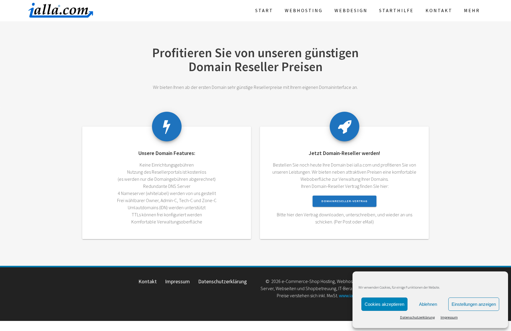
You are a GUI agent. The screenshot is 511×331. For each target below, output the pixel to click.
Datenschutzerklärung (417, 317)
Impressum (449, 317)
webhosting (304, 10)
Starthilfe (396, 10)
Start (264, 10)
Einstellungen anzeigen (474, 304)
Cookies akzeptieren (384, 304)
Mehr (472, 10)
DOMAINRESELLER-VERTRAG (344, 201)
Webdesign (351, 10)
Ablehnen (428, 304)
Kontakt (439, 10)
